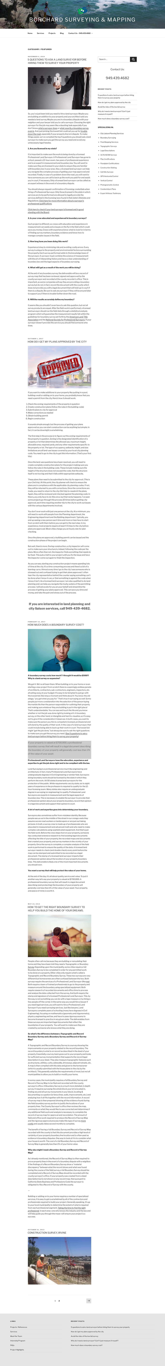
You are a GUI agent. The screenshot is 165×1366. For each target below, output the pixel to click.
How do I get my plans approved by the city (57, 341)
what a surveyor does (47, 128)
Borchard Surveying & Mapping (82, 19)
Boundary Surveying (108, 138)
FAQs (12, 1345)
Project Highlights (17, 1350)
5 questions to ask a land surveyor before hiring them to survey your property (100, 1327)
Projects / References (18, 1327)
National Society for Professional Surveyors (65, 320)
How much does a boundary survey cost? (56, 624)
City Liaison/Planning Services (112, 133)
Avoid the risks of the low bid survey (111, 107)
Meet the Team (16, 1336)
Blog (62, 33)
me (87, 981)
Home (30, 33)
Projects (52, 33)
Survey (31, 967)
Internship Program (17, 1341)
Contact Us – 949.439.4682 (79, 33)
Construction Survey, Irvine (47, 1232)
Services (40, 33)
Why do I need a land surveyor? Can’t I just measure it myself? (94, 1341)
